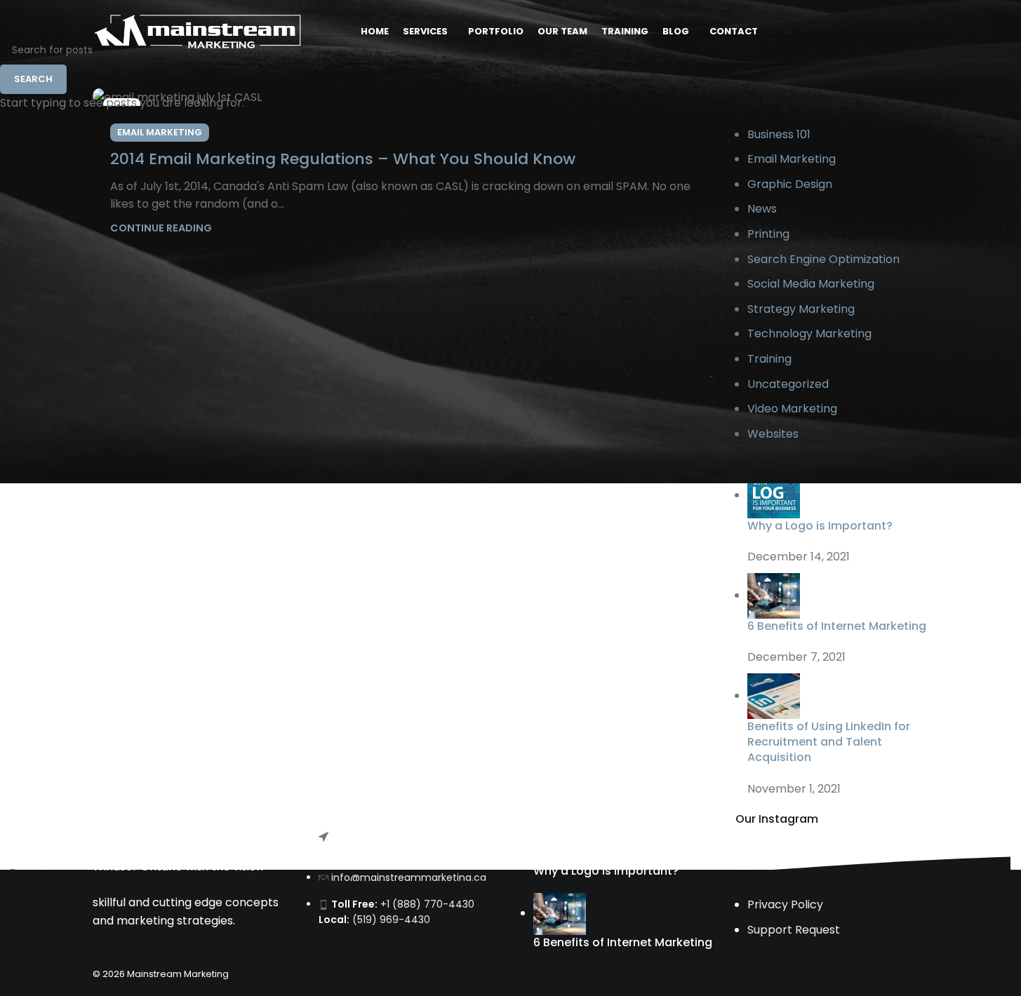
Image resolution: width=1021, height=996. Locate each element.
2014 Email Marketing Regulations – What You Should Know (342, 159)
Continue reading (161, 228)
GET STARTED (882, 31)
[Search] (822, 32)
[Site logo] (198, 30)
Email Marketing (159, 132)
